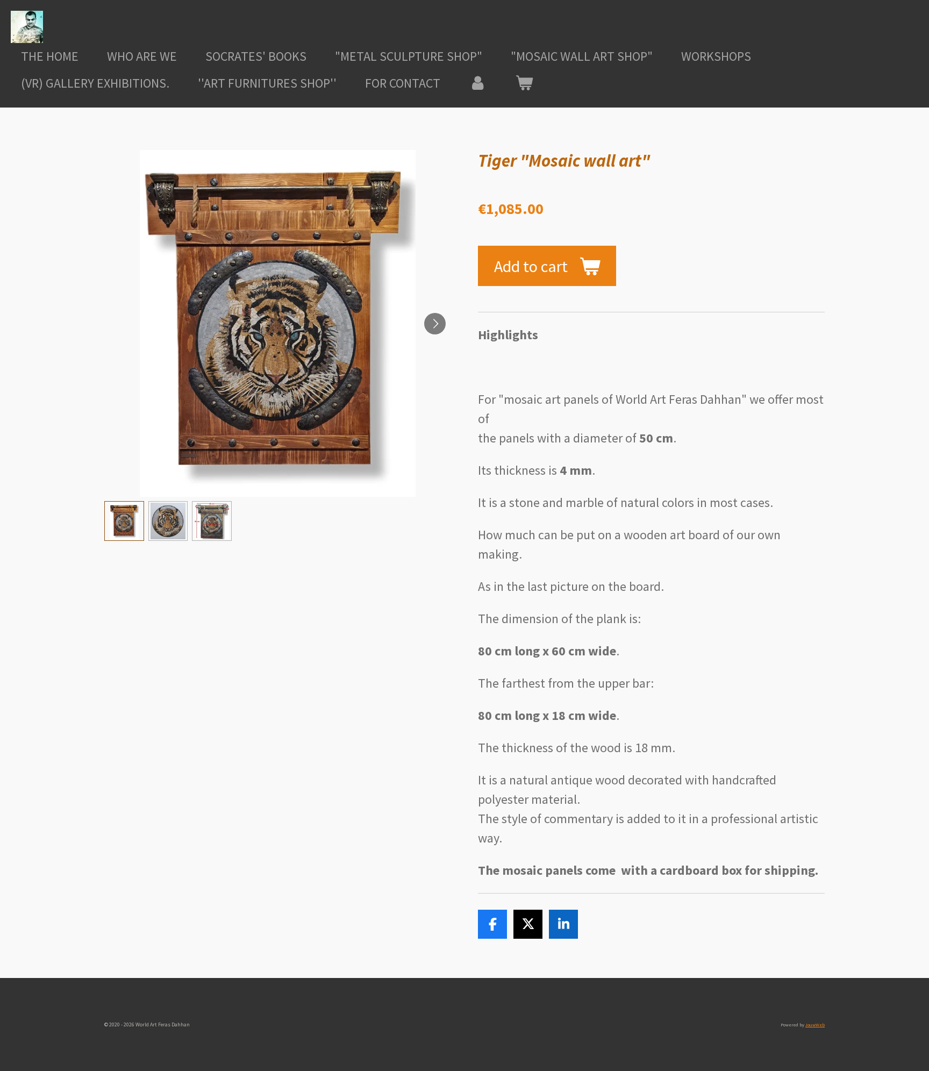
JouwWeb (815, 1024)
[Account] (478, 83)
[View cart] (524, 83)
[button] (124, 521)
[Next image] (435, 323)
